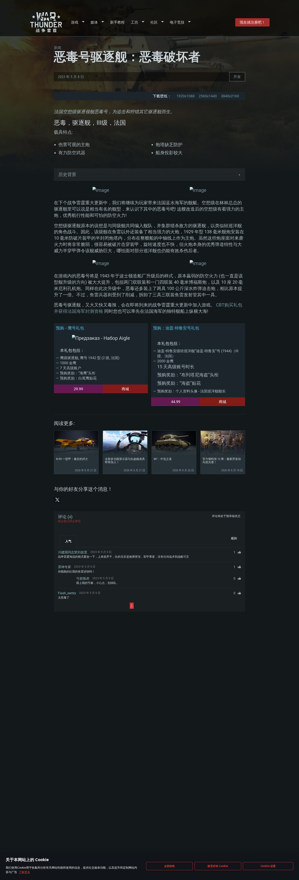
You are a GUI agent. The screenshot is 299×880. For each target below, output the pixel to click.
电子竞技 (177, 22)
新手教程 (117, 22)
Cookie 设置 (268, 866)
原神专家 (64, 567)
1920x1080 (186, 96)
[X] (57, 499)
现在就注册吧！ (252, 22)
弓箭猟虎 (82, 578)
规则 (234, 538)
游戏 (74, 22)
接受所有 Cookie (217, 866)
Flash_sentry (67, 593)
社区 (154, 22)
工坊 (134, 22)
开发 (237, 77)
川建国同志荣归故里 (72, 552)
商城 (125, 389)
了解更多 (24, 872)
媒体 (94, 22)
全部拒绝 (169, 866)
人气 (68, 541)
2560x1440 (208, 96)
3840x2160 (230, 96)
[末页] (170, 606)
